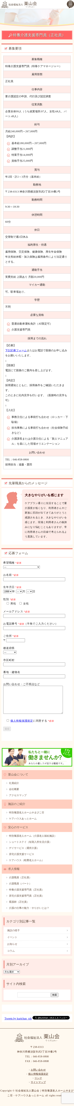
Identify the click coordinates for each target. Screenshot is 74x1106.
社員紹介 (14, 783)
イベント (12, 937)
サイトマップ (38, 1082)
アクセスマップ (18, 795)
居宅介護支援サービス (21, 854)
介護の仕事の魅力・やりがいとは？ (29, 908)
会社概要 (14, 789)
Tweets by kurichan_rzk (18, 1018)
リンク (38, 1078)
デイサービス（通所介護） (24, 848)
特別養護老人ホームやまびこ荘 (26, 812)
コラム (11, 951)
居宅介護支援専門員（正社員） (26, 895)
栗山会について (18, 774)
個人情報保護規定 (21, 720)
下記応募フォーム (16, 350)
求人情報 (14, 868)
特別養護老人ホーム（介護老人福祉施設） (33, 836)
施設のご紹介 (16, 803)
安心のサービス (18, 827)
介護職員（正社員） (20, 877)
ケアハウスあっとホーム (23, 818)
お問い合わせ (38, 1069)
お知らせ (12, 944)
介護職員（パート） (20, 883)
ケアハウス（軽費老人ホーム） (26, 860)
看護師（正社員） (19, 902)
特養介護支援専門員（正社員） (26, 889)
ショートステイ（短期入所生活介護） (30, 842)
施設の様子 (13, 930)
